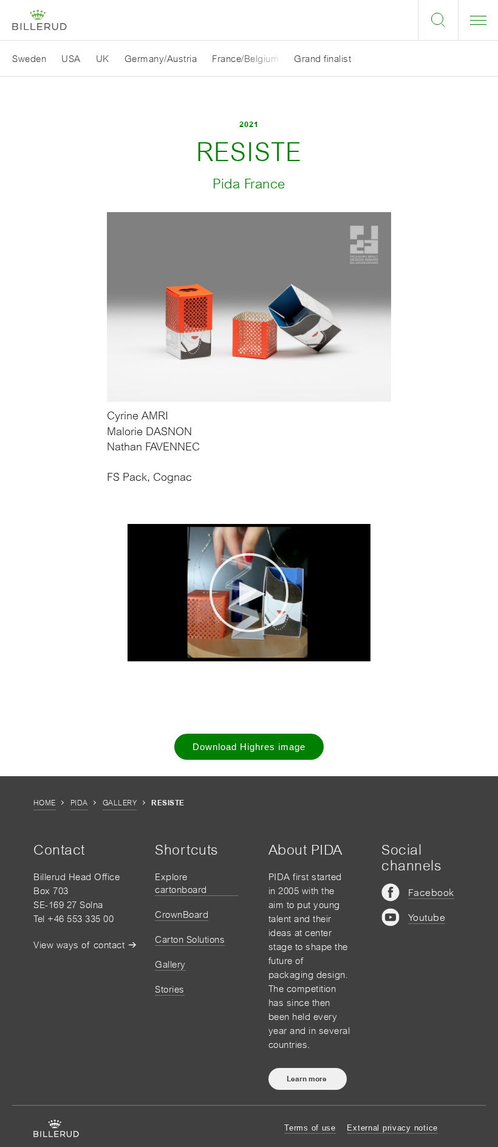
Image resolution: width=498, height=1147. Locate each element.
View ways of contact (78, 945)
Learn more (308, 1079)
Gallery (120, 803)
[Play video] (249, 592)
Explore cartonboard (181, 883)
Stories (170, 989)
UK (102, 58)
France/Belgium (245, 58)
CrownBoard (181, 914)
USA (71, 58)
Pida (79, 803)
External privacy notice (392, 1127)
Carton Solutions (190, 939)
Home (44, 803)
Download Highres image (249, 747)
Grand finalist (322, 58)
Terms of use (310, 1127)
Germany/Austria (160, 58)
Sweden (29, 58)
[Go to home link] (39, 20)
